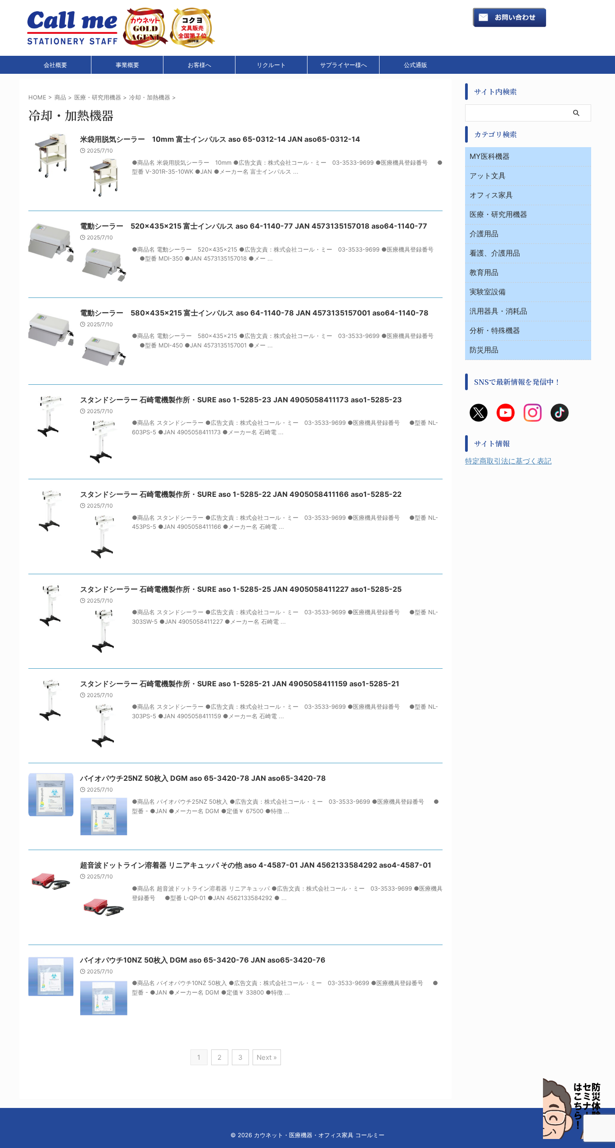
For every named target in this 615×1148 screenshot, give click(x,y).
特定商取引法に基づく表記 (508, 460)
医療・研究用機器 (498, 214)
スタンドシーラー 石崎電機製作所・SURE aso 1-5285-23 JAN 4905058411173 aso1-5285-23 (241, 399)
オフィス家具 (491, 194)
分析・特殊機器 (495, 330)
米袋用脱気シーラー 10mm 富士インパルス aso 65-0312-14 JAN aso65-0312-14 (220, 139)
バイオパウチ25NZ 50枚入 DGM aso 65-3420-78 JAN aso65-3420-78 (203, 778)
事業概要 (127, 64)
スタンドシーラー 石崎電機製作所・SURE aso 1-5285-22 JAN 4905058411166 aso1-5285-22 (241, 494)
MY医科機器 (490, 156)
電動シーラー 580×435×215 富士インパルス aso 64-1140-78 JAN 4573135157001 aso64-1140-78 (254, 312)
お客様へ (199, 64)
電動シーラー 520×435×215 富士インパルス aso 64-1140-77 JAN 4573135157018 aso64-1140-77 (253, 225)
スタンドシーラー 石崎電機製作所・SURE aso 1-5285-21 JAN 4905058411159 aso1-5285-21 (239, 683)
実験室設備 (488, 291)
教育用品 (484, 272)
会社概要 (55, 64)
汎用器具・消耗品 (498, 310)
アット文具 (488, 175)
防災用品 (484, 349)
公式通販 (415, 64)
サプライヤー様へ (343, 64)
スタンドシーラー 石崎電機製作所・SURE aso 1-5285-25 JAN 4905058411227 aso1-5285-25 (241, 589)
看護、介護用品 (495, 252)
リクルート (271, 64)
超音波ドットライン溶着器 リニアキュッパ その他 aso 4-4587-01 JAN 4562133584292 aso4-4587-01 (255, 864)
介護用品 (484, 233)
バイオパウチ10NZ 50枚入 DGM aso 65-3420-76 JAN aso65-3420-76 (203, 959)
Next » (267, 1057)
